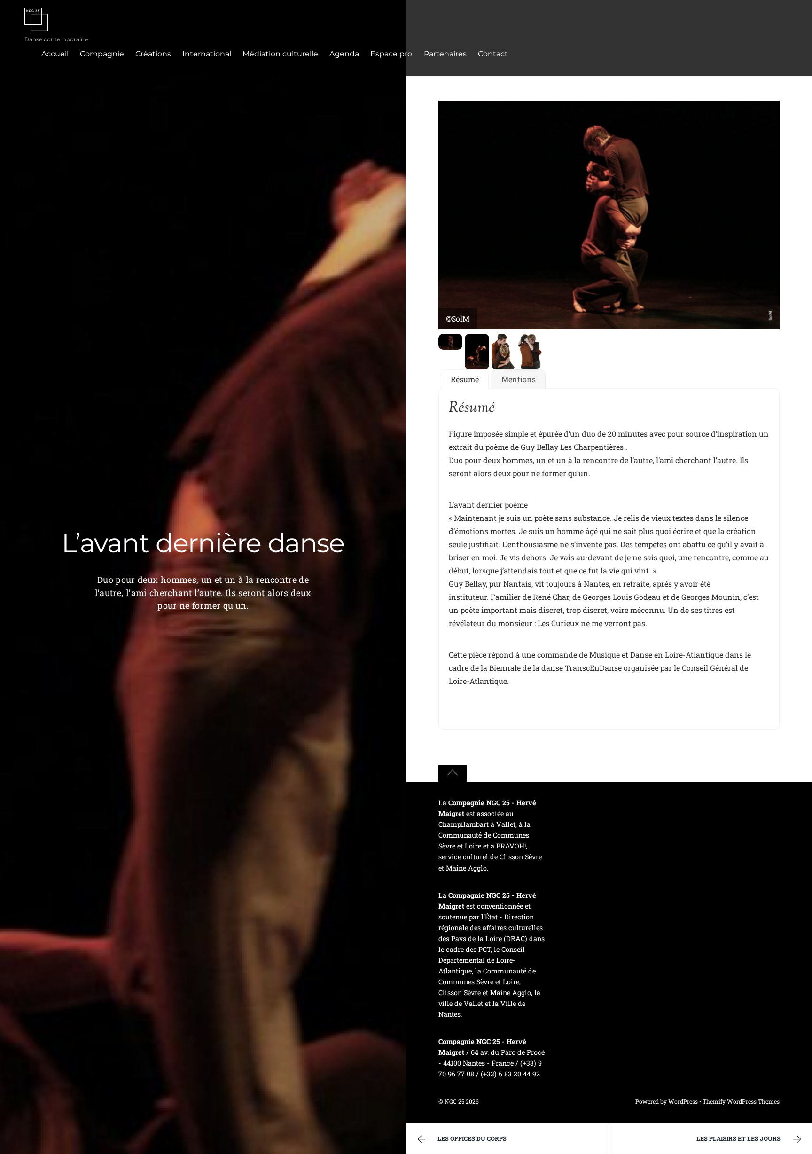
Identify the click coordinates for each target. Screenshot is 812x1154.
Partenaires (445, 53)
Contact (493, 53)
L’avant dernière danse (203, 543)
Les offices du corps (472, 1138)
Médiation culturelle (280, 53)
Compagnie (102, 53)
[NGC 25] (36, 25)
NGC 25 (454, 1101)
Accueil (55, 53)
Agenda (344, 53)
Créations (153, 53)
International (206, 53)
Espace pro (391, 53)
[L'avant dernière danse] (450, 343)
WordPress (683, 1101)
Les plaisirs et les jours (738, 1138)
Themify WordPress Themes (741, 1101)
